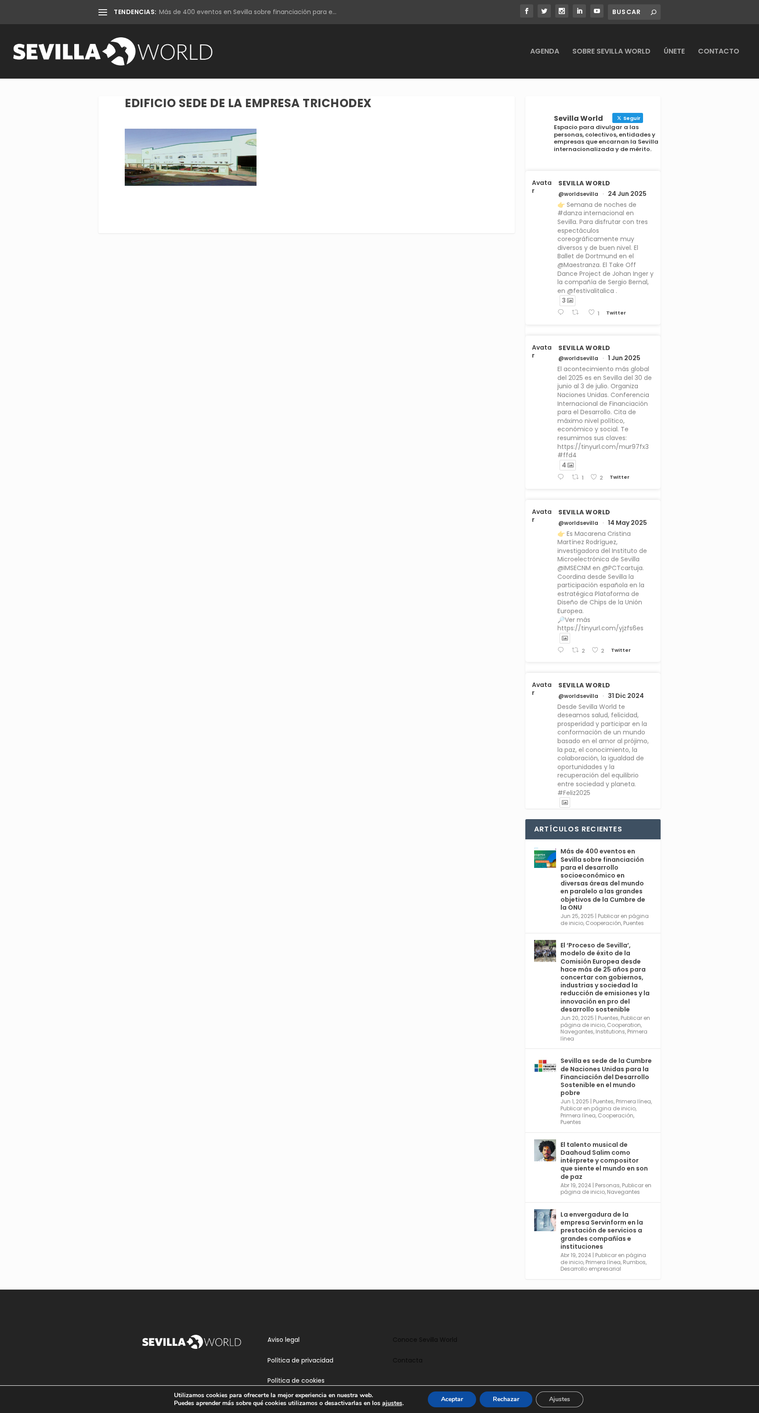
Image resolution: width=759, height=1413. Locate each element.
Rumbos (634, 1262)
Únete (674, 52)
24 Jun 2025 (627, 193)
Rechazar (506, 1399)
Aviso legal (283, 1339)
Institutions (610, 1031)
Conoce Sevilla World (425, 1339)
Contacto (718, 52)
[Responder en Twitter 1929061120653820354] (562, 477)
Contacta (408, 1360)
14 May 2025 (627, 522)
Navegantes (576, 1031)
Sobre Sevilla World (611, 52)
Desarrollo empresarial (590, 1268)
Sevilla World (584, 183)
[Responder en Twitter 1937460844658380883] (562, 312)
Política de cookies (296, 1380)
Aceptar (452, 1399)
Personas (607, 1185)
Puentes (633, 923)
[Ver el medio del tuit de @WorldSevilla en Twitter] (565, 638)
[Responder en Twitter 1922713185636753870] (562, 650)
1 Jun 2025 (624, 358)
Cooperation (624, 1025)
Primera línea (633, 1101)
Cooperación (603, 923)
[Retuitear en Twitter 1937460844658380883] (578, 312)
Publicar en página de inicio (598, 1108)
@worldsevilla (578, 194)
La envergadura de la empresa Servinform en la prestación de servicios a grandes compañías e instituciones (601, 1230)
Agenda (544, 52)
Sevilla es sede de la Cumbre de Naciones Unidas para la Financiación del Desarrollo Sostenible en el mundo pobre (606, 1076)
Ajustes (559, 1399)
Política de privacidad (300, 1360)
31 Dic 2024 (626, 695)
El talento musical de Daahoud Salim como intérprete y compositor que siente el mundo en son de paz (604, 1160)
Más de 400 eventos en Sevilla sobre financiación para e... (247, 11)
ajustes (392, 1403)
